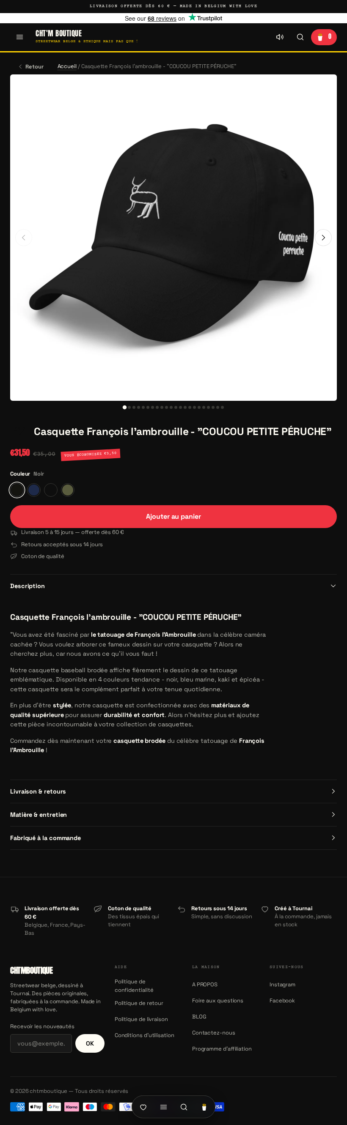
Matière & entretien (38, 814)
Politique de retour (139, 1003)
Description (27, 586)
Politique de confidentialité (134, 986)
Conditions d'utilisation (144, 1035)
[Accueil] (143, 1107)
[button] (19, 431)
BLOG (199, 1016)
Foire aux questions (217, 1000)
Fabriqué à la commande (45, 838)
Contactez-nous (213, 1032)
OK (90, 1043)
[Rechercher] (300, 37)
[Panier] (204, 1107)
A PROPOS (205, 984)
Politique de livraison (141, 1019)
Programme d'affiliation (222, 1048)
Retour (34, 66)
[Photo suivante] (323, 237)
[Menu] (19, 37)
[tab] (125, 407)
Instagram (282, 984)
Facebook (282, 1000)
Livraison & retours (38, 791)
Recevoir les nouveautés (42, 1026)
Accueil (67, 66)
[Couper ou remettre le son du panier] (279, 37)
